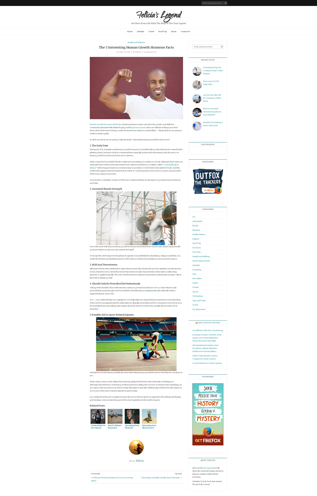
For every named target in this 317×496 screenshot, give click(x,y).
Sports (195, 292)
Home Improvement (201, 261)
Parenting (196, 270)
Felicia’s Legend (206, 468)
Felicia (138, 52)
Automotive (197, 221)
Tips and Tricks (199, 300)
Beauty (195, 225)
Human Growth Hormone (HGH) (104, 124)
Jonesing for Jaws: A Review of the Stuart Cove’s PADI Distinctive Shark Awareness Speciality (207, 338)
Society (195, 287)
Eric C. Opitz (95, 300)
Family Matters (198, 234)
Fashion (195, 239)
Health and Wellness (136, 42)
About (173, 31)
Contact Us (185, 31)
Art (193, 217)
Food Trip (162, 31)
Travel (151, 31)
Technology (197, 296)
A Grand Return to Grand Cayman (207, 363)
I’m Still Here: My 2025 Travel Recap (207, 330)
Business (196, 230)
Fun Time (196, 252)
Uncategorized (198, 309)
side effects (155, 288)
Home (129, 31)
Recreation (197, 278)
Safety (195, 283)
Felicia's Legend (158, 16)
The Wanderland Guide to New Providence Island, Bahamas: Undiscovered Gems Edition (205, 348)
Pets (194, 274)
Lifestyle (140, 31)
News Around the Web (209, 323)
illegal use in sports (137, 127)
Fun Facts (196, 248)
